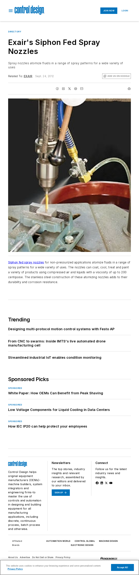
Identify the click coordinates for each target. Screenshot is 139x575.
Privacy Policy (63, 557)
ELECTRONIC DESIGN (82, 545)
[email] (81, 88)
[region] (69, 567)
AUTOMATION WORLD (58, 541)
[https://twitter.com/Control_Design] (106, 483)
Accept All (122, 567)
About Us (13, 557)
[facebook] (57, 88)
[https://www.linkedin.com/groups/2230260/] (101, 483)
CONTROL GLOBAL (85, 541)
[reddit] (75, 88)
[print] (129, 88)
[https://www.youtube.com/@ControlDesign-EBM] (111, 483)
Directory (14, 31)
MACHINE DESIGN (108, 541)
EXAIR (28, 76)
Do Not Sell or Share (43, 557)
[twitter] (69, 88)
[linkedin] (63, 88)
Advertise (25, 557)
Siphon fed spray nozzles (26, 262)
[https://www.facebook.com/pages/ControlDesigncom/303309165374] (97, 483)
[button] (10, 10)
